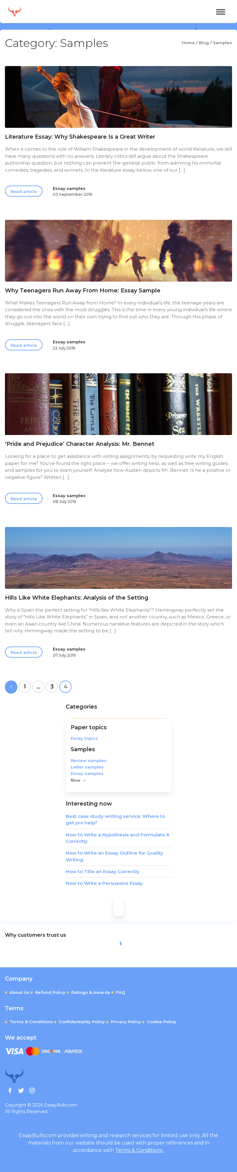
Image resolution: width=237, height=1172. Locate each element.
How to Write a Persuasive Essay (104, 883)
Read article (23, 191)
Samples (83, 749)
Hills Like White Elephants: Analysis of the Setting (76, 597)
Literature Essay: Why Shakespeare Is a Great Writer (80, 136)
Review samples (88, 760)
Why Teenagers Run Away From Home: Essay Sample (82, 290)
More (75, 780)
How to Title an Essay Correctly (102, 871)
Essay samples (87, 773)
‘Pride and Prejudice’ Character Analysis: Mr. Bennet (79, 444)
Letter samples (87, 766)
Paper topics (89, 727)
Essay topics (84, 738)
